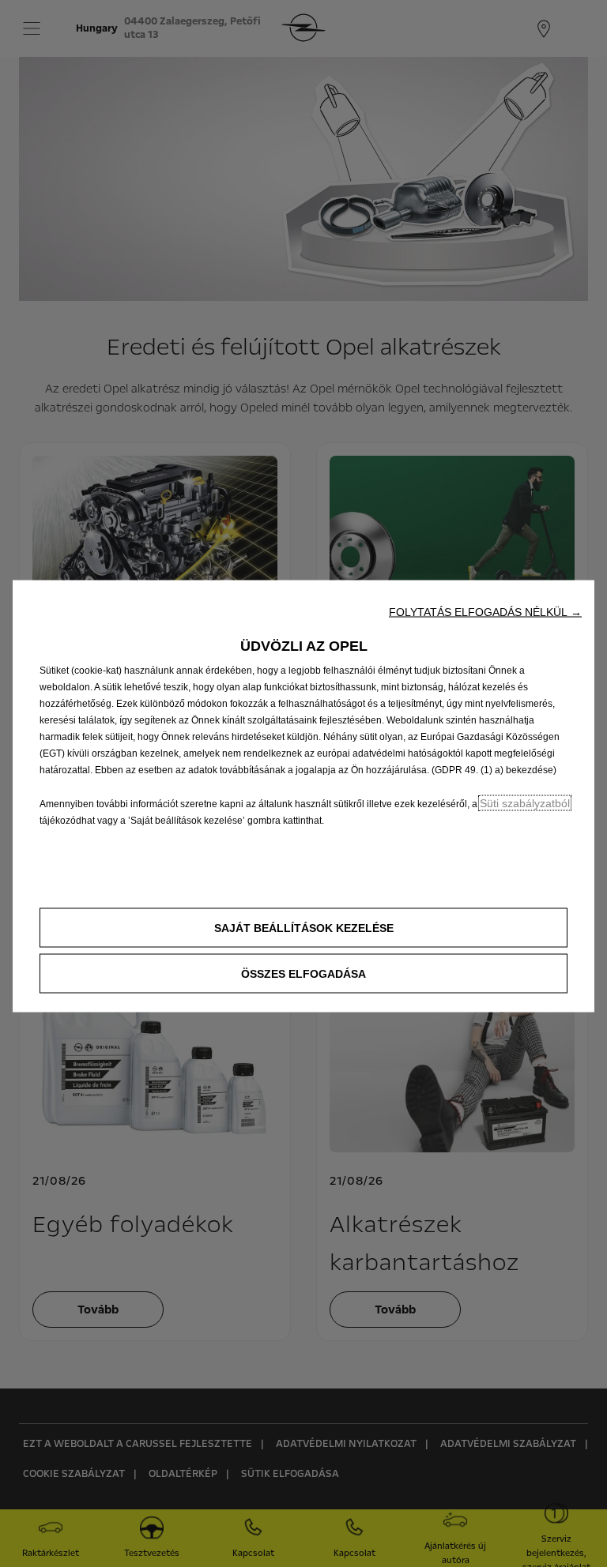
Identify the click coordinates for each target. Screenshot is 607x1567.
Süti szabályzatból (525, 803)
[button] (485, 612)
